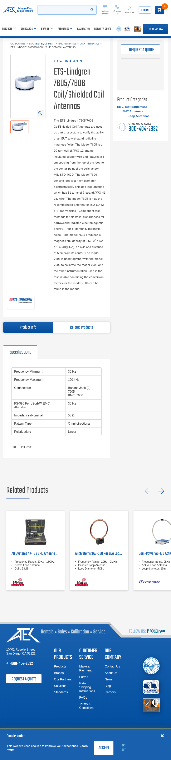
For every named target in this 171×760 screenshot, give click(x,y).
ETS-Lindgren (68, 61)
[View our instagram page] (155, 631)
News (109, 679)
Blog (108, 686)
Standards (61, 692)
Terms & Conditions (86, 706)
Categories (17, 43)
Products (60, 666)
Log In (144, 10)
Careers (110, 692)
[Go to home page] (18, 10)
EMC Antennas (67, 43)
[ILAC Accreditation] (151, 665)
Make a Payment (85, 668)
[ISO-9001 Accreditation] (151, 704)
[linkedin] (159, 631)
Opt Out (124, 747)
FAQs (83, 697)
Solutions (60, 686)
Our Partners (63, 679)
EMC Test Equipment (42, 43)
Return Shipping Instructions (87, 687)
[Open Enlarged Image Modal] (40, 113)
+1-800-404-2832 (155, 29)
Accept (103, 747)
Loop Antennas (89, 43)
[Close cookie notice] (162, 735)
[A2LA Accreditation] (151, 686)
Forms (83, 677)
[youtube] (163, 631)
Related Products (81, 327)
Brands (59, 673)
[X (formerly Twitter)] (151, 631)
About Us (111, 673)
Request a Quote (23, 679)
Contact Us (112, 666)
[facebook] (148, 631)
